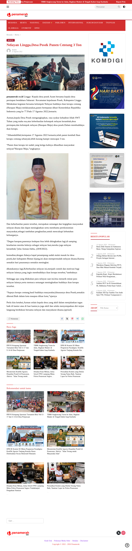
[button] (119, 7)
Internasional (76, 23)
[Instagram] (123, 533)
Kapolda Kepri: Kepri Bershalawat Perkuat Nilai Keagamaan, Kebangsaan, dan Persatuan (109, 275)
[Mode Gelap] (124, 7)
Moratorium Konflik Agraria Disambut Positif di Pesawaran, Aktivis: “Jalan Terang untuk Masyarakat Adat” (18, 374)
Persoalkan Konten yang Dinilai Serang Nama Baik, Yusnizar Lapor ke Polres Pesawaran (72, 374)
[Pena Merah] (17, 15)
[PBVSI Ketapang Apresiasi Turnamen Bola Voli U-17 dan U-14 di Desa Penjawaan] (19, 336)
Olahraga (13, 28)
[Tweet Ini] (67, 319)
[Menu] (8, 7)
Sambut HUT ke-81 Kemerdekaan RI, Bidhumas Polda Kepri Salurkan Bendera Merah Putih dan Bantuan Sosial (109, 284)
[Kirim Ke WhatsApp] (83, 319)
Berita (23, 23)
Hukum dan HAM (94, 23)
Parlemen (60, 23)
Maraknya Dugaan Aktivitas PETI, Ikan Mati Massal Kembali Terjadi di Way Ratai (109, 266)
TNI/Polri (110, 23)
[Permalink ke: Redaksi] (9, 50)
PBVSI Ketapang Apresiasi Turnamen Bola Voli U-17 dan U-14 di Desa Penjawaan (18, 348)
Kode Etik (48, 541)
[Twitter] (119, 533)
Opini (36, 28)
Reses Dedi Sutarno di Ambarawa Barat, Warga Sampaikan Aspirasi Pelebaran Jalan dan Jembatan (108, 248)
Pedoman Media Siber (62, 541)
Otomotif (26, 28)
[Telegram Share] (77, 319)
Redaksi (14, 50)
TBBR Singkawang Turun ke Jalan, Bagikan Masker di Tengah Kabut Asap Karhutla (57, 2)
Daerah (46, 23)
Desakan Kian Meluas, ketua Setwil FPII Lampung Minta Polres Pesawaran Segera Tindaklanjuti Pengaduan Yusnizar (44, 374)
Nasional (34, 23)
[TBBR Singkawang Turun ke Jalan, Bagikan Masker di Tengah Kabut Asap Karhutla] (46, 336)
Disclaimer (84, 541)
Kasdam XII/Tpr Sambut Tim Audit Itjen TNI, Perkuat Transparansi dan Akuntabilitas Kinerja (109, 294)
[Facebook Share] (62, 319)
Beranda (12, 23)
